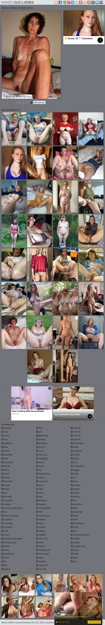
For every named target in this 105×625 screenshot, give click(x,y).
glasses (42, 439)
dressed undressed (12, 538)
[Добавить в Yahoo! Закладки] (101, 2)
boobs (6, 485)
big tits (6, 466)
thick (75, 519)
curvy (6, 535)
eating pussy (9, 542)
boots (6, 489)
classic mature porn (13, 508)
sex (75, 477)
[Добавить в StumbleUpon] (89, 2)
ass (5, 439)
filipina (6, 569)
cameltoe (8, 500)
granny (41, 447)
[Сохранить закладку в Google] (64, 2)
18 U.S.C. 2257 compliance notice (46, 622)
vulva (75, 550)
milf (40, 512)
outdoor (42, 561)
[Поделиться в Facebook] (60, 2)
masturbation (44, 508)
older (40, 557)
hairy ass (42, 455)
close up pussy (10, 516)
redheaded (78, 466)
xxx (75, 561)
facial (6, 557)
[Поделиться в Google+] (68, 2)
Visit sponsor (39, 102)
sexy (75, 481)
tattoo (76, 516)
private (76, 455)
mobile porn (44, 516)
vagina (76, 542)
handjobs (43, 458)
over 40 (42, 569)
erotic (6, 550)
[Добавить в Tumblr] (93, 2)
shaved (76, 485)
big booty (8, 462)
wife (75, 557)
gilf (39, 432)
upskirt (76, 538)
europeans (8, 554)
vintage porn (79, 546)
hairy (40, 451)
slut (75, 500)
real (75, 462)
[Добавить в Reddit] (84, 2)
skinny (76, 496)
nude (40, 542)
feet (5, 565)
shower (76, 489)
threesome (78, 523)
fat (4, 561)
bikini (6, 470)
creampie (8, 523)
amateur (7, 428)
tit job (75, 527)
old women (43, 554)
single (76, 493)
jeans (41, 485)
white (75, 554)
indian (41, 477)
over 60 (77, 432)
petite (76, 447)
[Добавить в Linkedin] (72, 2)
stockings (77, 512)
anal (5, 432)
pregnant (77, 451)
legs (40, 496)
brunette (7, 496)
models (42, 519)
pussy (76, 458)
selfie (75, 474)
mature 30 (43, 565)
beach (6, 451)
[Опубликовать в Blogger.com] (56, 2)
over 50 (77, 428)
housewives (44, 474)
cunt (5, 531)
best (5, 458)
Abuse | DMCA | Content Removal (16, 622)
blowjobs (8, 481)
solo (75, 508)
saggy (76, 470)
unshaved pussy (81, 535)
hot (40, 470)
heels (41, 462)
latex (40, 489)
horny (41, 466)
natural (41, 531)
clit (5, 512)
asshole (7, 443)
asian (6, 435)
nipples (42, 535)
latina (41, 493)
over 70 (77, 435)
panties (76, 439)
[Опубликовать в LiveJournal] (76, 2)
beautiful (7, 455)
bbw (5, 447)
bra (5, 493)
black (6, 474)
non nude (43, 538)
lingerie (42, 504)
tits (74, 531)
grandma (42, 443)
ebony (6, 546)
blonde (7, 477)
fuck (40, 428)
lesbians (42, 500)
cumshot (7, 527)
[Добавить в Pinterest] (80, 2)
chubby (7, 504)
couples (7, 519)
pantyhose (78, 443)
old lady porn (44, 550)
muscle (42, 527)
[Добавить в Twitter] (97, 2)
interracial (43, 481)
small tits (77, 504)
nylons (41, 546)
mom (40, 523)
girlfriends (43, 435)
